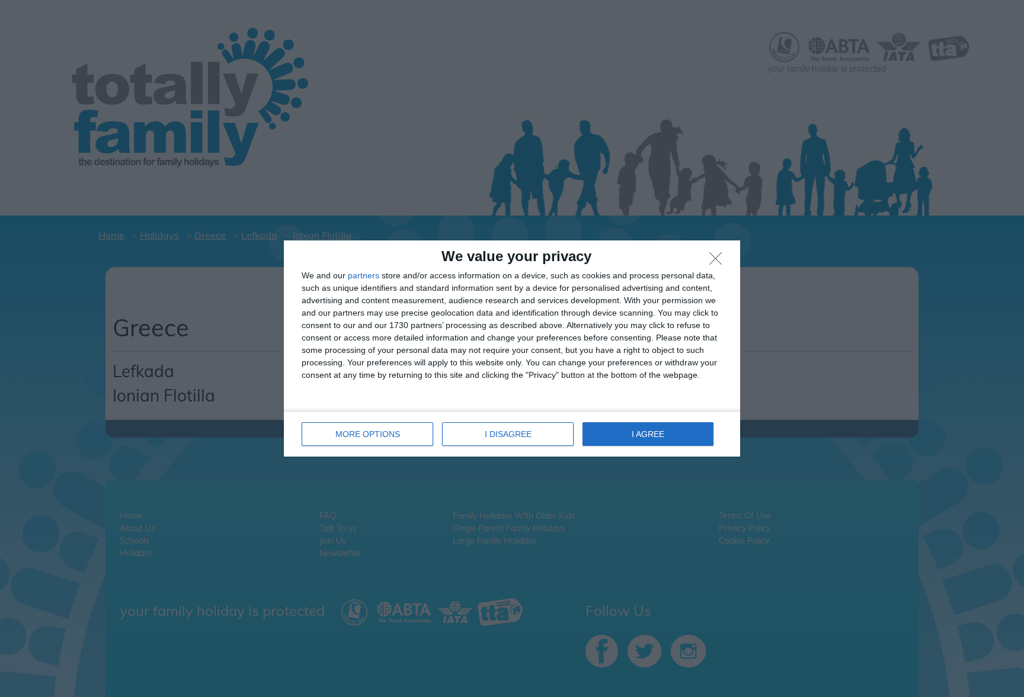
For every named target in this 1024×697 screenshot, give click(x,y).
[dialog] (512, 348)
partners (363, 275)
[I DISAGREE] (718, 261)
